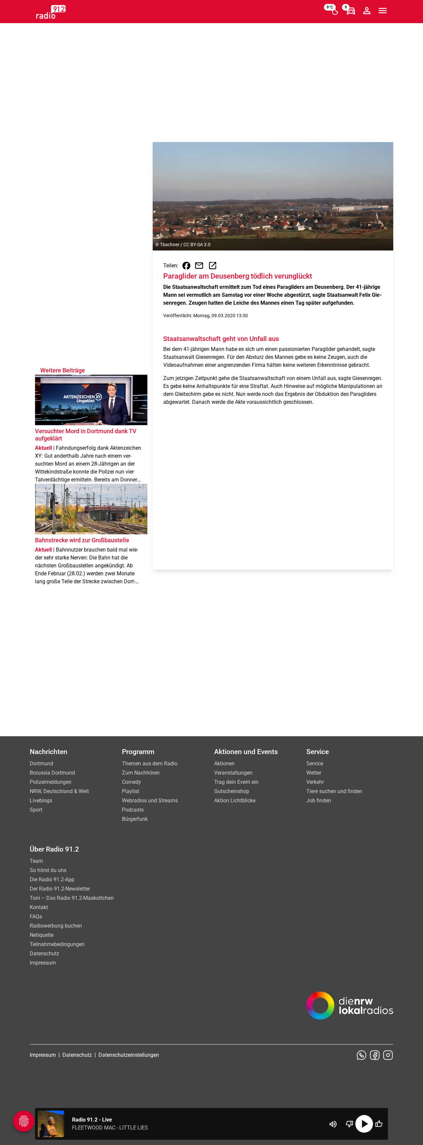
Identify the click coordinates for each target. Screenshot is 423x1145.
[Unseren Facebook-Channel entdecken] (374, 1055)
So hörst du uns (48, 870)
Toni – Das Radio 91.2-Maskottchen (72, 898)
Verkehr (315, 782)
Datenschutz (44, 953)
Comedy (131, 782)
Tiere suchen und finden (334, 791)
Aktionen (224, 763)
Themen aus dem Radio (149, 763)
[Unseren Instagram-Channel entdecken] (388, 1055)
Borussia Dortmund (52, 773)
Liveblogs (41, 800)
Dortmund (41, 763)
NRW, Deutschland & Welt (59, 791)
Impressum (43, 963)
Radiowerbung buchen (56, 926)
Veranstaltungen (233, 773)
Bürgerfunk (135, 819)
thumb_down (350, 1124)
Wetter (313, 773)
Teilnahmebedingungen (57, 944)
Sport (36, 810)
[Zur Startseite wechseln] (51, 12)
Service (314, 763)
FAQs (36, 916)
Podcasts (133, 810)
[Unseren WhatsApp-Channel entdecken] (361, 1055)
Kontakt (39, 907)
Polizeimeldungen (50, 782)
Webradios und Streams (150, 800)
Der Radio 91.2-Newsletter (60, 889)
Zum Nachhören (141, 773)
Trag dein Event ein (236, 782)
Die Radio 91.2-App (52, 879)
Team (36, 861)
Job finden (318, 800)
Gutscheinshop (231, 791)
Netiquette (42, 935)
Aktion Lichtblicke (234, 800)
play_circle (364, 1123)
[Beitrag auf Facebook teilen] (186, 266)
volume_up (333, 1124)
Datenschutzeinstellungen (128, 1055)
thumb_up (379, 1124)
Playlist (130, 791)
